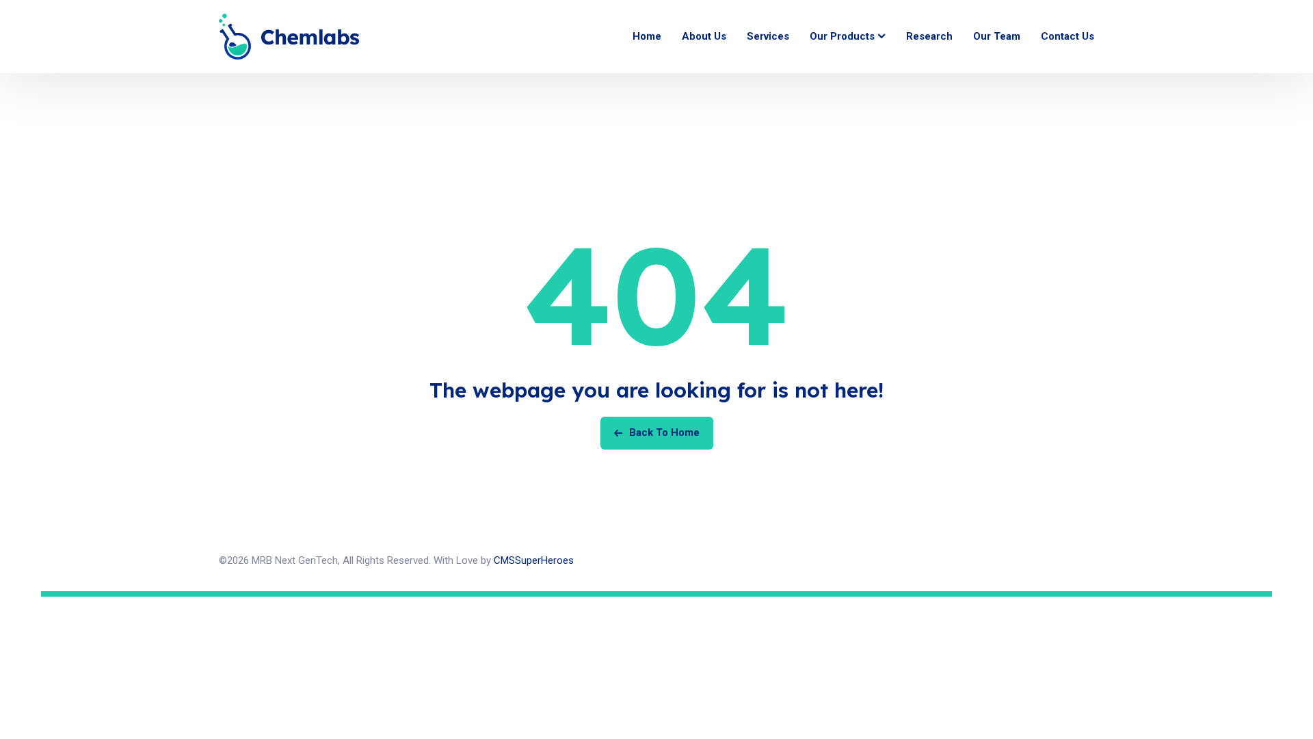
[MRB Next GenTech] (289, 36)
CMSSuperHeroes (534, 560)
